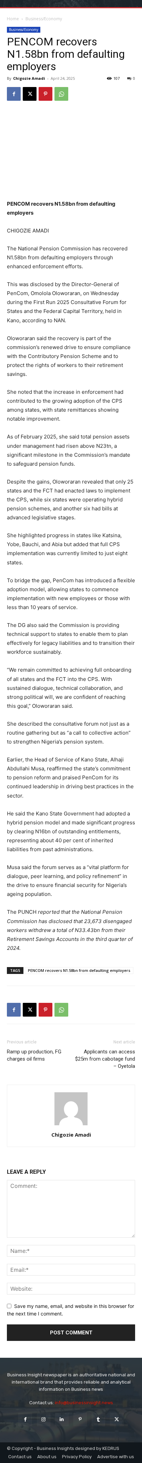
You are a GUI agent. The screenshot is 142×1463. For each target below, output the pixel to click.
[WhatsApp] (61, 94)
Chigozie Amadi (29, 78)
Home (13, 19)
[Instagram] (43, 1419)
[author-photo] (71, 1125)
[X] (30, 94)
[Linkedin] (62, 1419)
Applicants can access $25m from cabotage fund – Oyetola (105, 1059)
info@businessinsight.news (84, 1402)
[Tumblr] (98, 1419)
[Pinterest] (45, 94)
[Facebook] (14, 94)
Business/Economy (44, 19)
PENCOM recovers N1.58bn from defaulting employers (79, 970)
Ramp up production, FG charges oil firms (34, 1055)
